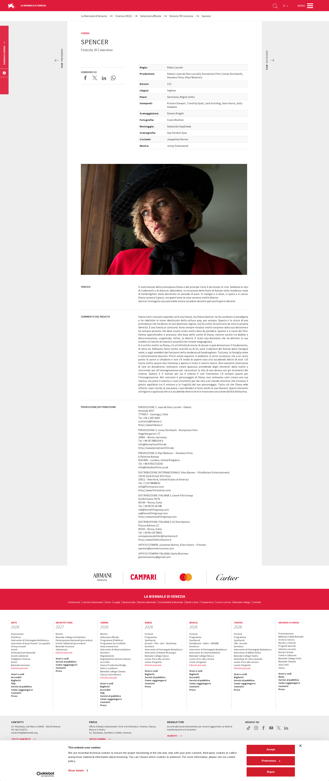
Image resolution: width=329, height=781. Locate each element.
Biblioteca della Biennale (290, 636)
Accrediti (16, 677)
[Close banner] (300, 745)
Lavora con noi (223, 602)
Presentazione (286, 633)
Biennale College (241, 602)
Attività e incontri (287, 649)
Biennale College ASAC (290, 658)
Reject (271, 771)
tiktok (248, 729)
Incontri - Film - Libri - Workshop (160, 643)
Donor (14, 662)
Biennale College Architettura (71, 637)
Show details (76, 770)
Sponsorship (129, 602)
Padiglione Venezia (20, 658)
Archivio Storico (286, 639)
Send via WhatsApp (113, 78)
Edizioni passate (19, 668)
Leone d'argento (197, 662)
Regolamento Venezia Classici (115, 658)
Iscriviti (172, 735)
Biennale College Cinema (112, 671)
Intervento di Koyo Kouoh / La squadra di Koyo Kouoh (30, 645)
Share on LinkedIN (104, 78)
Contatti (257, 602)
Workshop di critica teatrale (248, 658)
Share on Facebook (85, 78)
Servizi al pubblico (21, 686)
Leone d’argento (153, 662)
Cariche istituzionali (92, 602)
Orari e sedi (17, 674)
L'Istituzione (74, 602)
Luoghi (116, 602)
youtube (271, 729)
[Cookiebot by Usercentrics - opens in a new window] (45, 774)
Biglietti (16, 680)
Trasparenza (207, 602)
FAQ (13, 683)
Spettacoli (150, 640)
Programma (151, 637)
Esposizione (17, 633)
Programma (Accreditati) (112, 643)
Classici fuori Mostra (110, 674)
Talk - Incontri (240, 643)
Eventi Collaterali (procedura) (71, 643)
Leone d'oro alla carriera (201, 658)
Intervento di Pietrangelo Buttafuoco (30, 640)
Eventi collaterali (19, 655)
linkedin (286, 729)
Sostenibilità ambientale (170, 602)
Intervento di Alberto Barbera (115, 649)
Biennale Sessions (20, 665)
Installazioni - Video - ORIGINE (204, 643)
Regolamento (107, 655)
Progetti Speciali (287, 645)
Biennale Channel (287, 661)
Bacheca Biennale (147, 602)
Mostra (59, 633)
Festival (149, 633)
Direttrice (16, 637)
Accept (270, 749)
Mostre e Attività (287, 642)
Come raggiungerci (22, 689)
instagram (256, 729)
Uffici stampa (97, 739)
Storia (108, 602)
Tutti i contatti (21, 739)
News (281, 676)
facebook (263, 729)
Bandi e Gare (192, 602)
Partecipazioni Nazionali (23, 652)
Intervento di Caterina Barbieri (204, 652)
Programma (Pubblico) (111, 640)
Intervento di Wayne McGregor (160, 652)
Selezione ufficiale (109, 637)
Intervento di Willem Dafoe (247, 652)
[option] (102, 577)
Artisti (14, 649)
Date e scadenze (109, 668)
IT (284, 6)
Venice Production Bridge (113, 665)
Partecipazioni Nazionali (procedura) (74, 640)
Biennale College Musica (201, 655)
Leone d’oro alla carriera (157, 658)
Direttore (105, 652)
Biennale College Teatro (246, 655)
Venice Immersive (109, 646)
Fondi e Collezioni (287, 655)
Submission (62, 649)
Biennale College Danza (157, 655)
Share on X (95, 78)
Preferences (269, 760)
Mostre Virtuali (285, 652)
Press (14, 695)
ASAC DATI (283, 664)
